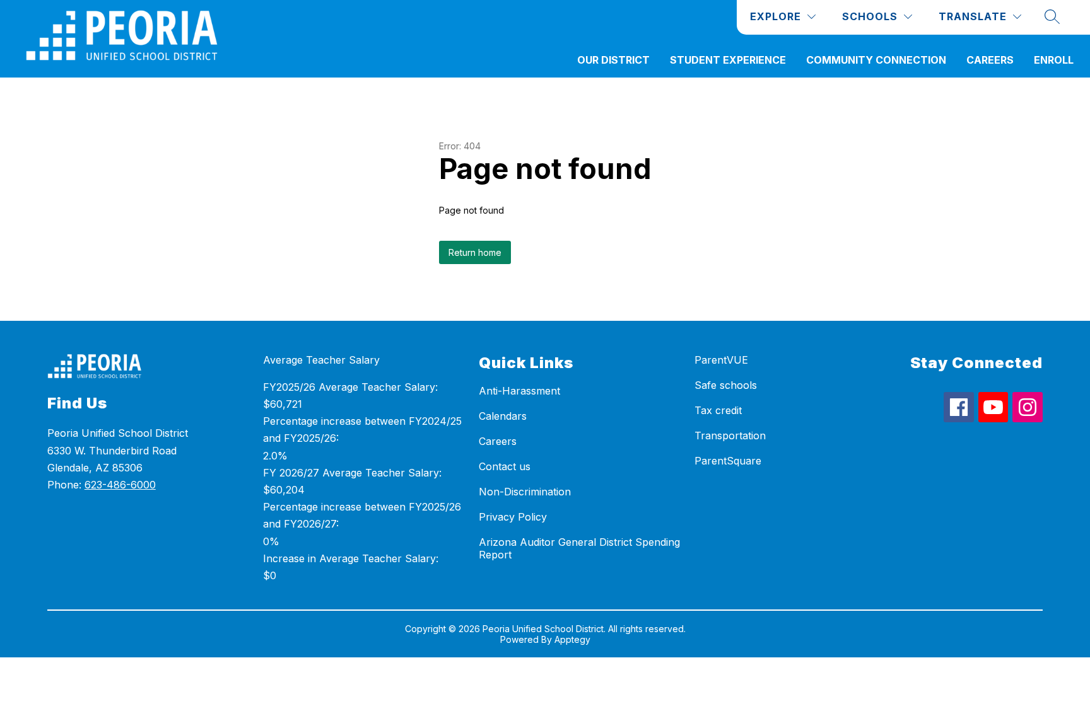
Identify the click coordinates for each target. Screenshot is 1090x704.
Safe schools (725, 385)
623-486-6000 (120, 484)
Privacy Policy (513, 517)
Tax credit (718, 410)
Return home (474, 252)
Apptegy (572, 639)
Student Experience (728, 60)
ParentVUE (721, 360)
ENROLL (1054, 60)
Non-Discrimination (525, 491)
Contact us (504, 466)
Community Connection (876, 60)
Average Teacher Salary (321, 360)
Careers (990, 60)
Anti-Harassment (519, 390)
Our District (613, 60)
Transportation (730, 435)
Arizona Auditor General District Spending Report (579, 548)
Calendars (503, 416)
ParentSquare (727, 460)
